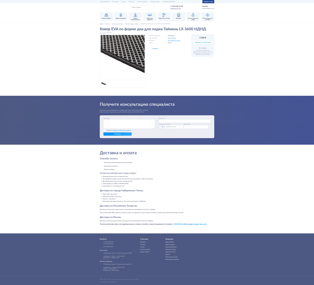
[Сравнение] (196, 2)
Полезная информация (169, 1)
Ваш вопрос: (106, 118)
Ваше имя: (162, 118)
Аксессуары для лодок (171, 256)
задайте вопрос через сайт (197, 224)
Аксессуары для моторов (172, 259)
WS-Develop (112, 281)
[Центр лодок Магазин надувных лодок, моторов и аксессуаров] (104, 7)
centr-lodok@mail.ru (108, 246)
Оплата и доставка (142, 1)
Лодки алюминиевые (171, 246)
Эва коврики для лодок (174, 40)
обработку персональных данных (122, 130)
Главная (104, 1)
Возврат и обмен (155, 1)
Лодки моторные (170, 244)
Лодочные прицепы (170, 249)
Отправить (117, 134)
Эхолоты (167, 254)
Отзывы (124, 1)
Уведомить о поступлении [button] (203, 42)
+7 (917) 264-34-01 (108, 243)
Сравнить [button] (155, 48)
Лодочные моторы (170, 251)
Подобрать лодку (208, 1)
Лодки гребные (169, 241)
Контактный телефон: (165, 124)
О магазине (115, 1)
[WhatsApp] (185, 6)
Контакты (131, 1)
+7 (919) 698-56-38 (176, 6)
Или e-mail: (187, 124)
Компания (142, 241)
